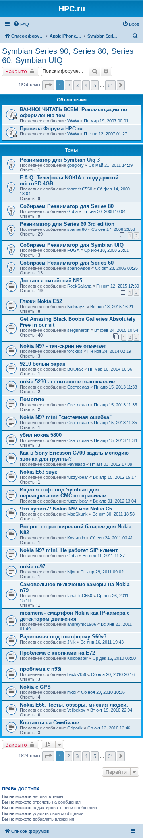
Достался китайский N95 (51, 281)
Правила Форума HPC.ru (51, 128)
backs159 (76, 674)
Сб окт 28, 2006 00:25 (116, 268)
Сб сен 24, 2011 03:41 (111, 537)
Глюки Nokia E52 (41, 301)
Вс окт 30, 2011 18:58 (114, 514)
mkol (71, 692)
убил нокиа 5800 (41, 435)
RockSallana (79, 286)
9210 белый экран (43, 364)
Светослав (78, 387)
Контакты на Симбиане (49, 723)
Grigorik (75, 728)
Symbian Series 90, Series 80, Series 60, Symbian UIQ (67, 56)
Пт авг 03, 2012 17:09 (111, 464)
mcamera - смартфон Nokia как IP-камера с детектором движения (74, 616)
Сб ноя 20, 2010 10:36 (103, 692)
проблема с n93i (41, 669)
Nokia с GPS (35, 687)
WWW (73, 120)
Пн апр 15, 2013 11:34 (115, 440)
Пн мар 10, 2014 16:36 (110, 369)
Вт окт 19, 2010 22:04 (111, 710)
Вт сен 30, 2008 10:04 (104, 211)
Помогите (32, 399)
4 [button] (86, 85)
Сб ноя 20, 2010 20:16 (113, 674)
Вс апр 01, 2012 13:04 (114, 501)
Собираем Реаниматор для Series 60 (67, 263)
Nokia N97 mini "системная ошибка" (66, 417)
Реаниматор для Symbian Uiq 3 (60, 160)
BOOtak (75, 369)
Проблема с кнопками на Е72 (57, 653)
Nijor (71, 571)
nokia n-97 (32, 566)
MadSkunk (77, 514)
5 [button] (94, 85)
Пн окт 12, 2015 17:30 (117, 286)
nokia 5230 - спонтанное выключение (67, 382)
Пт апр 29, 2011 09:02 (102, 571)
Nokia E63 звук (38, 472)
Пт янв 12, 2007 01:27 (105, 133)
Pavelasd (76, 464)
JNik (71, 642)
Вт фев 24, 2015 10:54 (116, 330)
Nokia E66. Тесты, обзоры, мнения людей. (74, 705)
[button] (48, 85)
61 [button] (110, 85)
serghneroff (78, 330)
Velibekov (76, 710)
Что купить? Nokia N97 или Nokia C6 (66, 509)
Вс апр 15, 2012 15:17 (114, 477)
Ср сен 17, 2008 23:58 (113, 229)
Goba (72, 211)
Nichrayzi (76, 306)
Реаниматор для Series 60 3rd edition (67, 224)
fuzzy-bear (77, 477)
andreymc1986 (81, 624)
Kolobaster (77, 658)
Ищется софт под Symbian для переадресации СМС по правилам (63, 493)
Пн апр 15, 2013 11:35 (115, 404)
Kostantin (76, 537)
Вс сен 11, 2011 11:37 (104, 555)
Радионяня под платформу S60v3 (63, 637)
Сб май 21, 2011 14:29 (111, 165)
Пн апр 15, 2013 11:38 (115, 387)
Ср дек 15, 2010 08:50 (114, 658)
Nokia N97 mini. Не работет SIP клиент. (69, 550)
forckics (75, 351)
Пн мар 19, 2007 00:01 (106, 120)
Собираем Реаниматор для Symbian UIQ (72, 245)
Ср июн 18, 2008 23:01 (106, 250)
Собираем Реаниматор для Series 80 (67, 206)
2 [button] (68, 85)
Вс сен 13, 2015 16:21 (111, 306)
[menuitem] (21, 24)
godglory (75, 165)
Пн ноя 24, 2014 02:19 (109, 351)
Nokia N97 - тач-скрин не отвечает (63, 346)
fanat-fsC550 (79, 189)
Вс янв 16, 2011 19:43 (102, 642)
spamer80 (77, 229)
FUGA (73, 250)
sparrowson (78, 268)
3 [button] (77, 85)
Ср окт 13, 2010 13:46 (108, 728)
